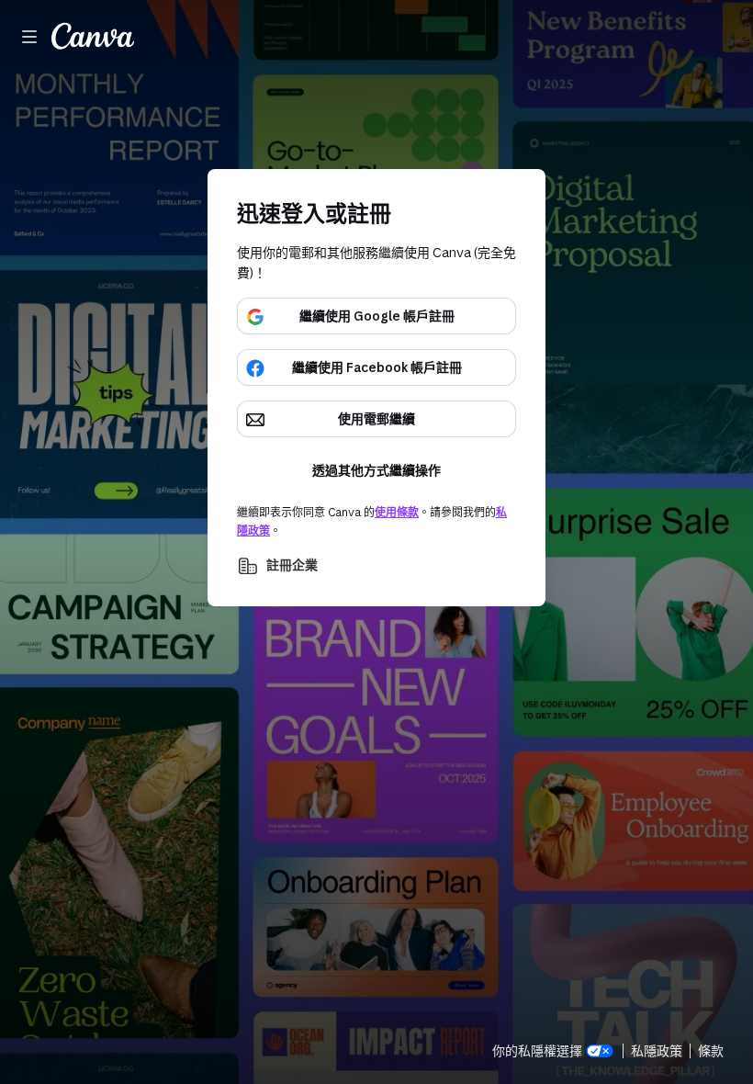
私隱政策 (656, 1050)
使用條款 (397, 512)
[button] (376, 566)
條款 (711, 1050)
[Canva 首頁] (92, 36)
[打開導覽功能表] (29, 36)
